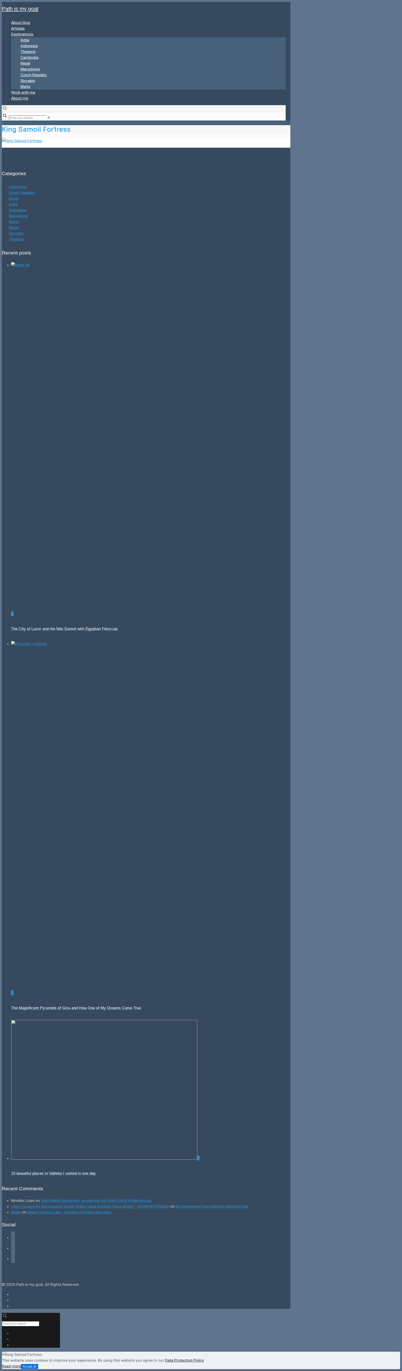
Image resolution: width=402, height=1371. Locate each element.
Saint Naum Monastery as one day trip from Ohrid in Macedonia (96, 1200)
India (13, 204)
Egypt (14, 198)
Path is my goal (20, 9)
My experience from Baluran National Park (212, 1206)
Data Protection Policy (184, 1360)
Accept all (29, 1366)
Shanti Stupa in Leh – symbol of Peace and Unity (69, 1212)
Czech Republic (22, 192)
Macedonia (18, 216)
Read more (11, 1366)
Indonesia (17, 210)
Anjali (16, 1212)
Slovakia (16, 233)
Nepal (14, 227)
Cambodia (18, 186)
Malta (14, 221)
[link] (48, 117)
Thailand (16, 239)
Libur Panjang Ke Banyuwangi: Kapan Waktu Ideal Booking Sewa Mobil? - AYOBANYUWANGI (90, 1206)
